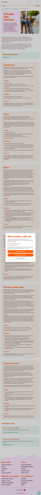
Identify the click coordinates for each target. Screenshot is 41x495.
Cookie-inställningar (20, 258)
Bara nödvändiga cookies (20, 255)
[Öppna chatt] (38, 492)
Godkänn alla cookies (20, 251)
